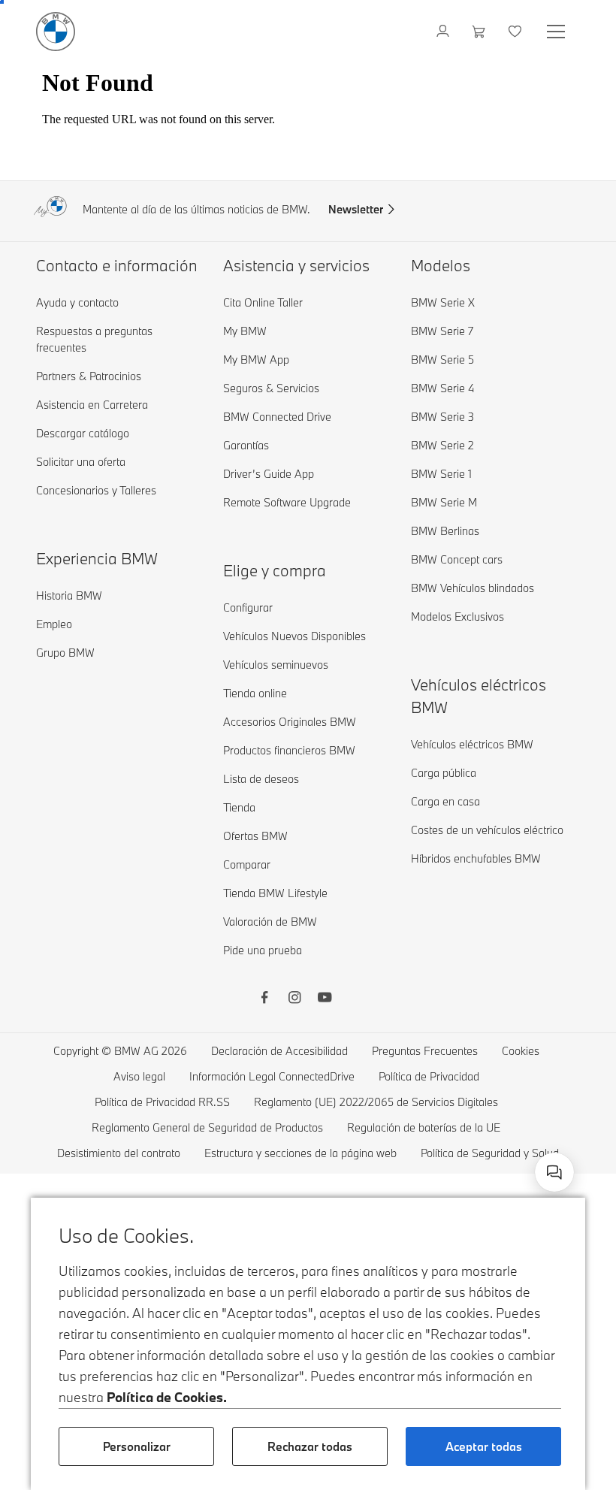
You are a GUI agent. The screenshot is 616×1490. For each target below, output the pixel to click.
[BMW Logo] (55, 31)
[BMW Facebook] (264, 999)
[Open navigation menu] (557, 31)
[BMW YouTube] (324, 999)
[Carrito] (480, 31)
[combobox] (554, 1172)
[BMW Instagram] (294, 999)
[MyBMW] (444, 31)
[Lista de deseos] (516, 31)
